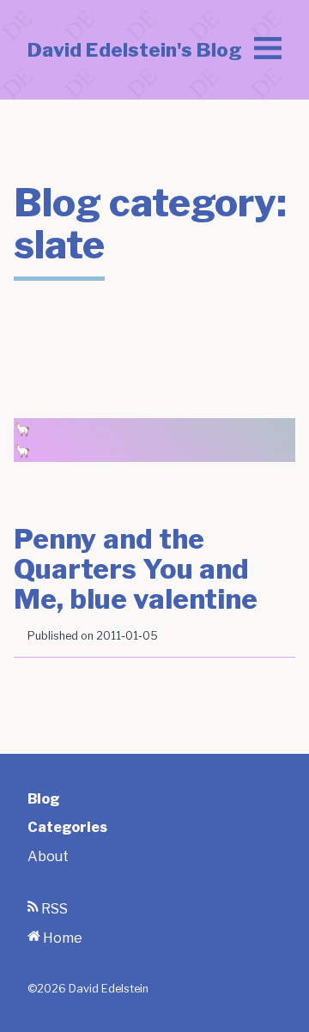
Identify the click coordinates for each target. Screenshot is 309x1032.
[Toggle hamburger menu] (268, 49)
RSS (53, 909)
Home (61, 938)
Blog (43, 799)
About (48, 856)
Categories (67, 827)
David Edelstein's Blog (134, 49)
